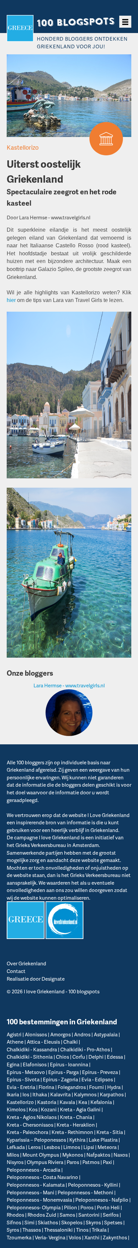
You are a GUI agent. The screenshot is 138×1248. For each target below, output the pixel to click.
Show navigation (125, 22)
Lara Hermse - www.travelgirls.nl (69, 685)
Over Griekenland (26, 963)
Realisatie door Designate (36, 978)
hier (11, 300)
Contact (16, 971)
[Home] (20, 28)
